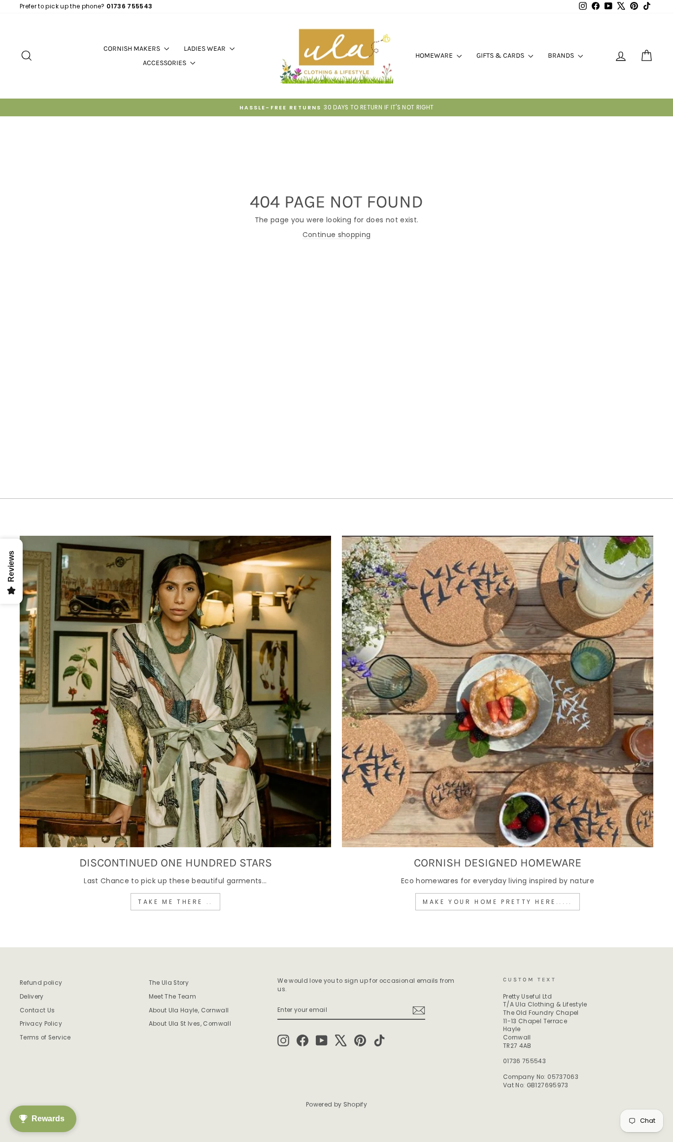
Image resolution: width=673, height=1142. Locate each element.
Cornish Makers (132, 48)
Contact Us (37, 1010)
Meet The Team (173, 997)
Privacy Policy (41, 1024)
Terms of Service (45, 1037)
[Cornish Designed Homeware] (497, 691)
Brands (561, 55)
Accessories (165, 63)
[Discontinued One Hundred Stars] (175, 691)
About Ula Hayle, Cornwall (189, 1010)
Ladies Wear (205, 48)
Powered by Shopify (336, 1104)
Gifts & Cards (501, 55)
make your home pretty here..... (497, 902)
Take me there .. (175, 902)
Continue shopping (337, 235)
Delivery (32, 997)
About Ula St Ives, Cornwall (190, 1024)
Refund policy (41, 983)
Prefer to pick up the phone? (86, 6)
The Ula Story (169, 983)
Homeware (434, 55)
